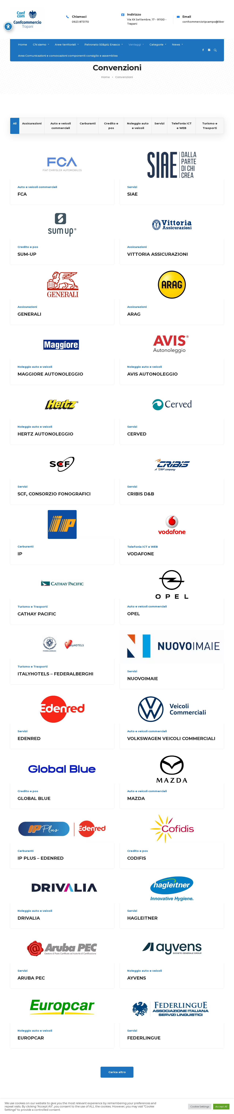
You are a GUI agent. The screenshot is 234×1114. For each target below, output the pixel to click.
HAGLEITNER (142, 918)
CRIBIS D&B (140, 494)
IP (20, 553)
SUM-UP (27, 254)
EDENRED (29, 738)
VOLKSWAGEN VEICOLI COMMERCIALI (171, 738)
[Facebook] (203, 50)
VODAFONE (140, 553)
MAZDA (136, 798)
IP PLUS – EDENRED (41, 858)
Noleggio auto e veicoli (35, 366)
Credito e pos (28, 247)
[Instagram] (209, 50)
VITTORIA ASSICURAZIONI (157, 254)
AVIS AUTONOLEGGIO (152, 374)
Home (105, 77)
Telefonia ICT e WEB (142, 546)
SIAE (132, 194)
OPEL (133, 613)
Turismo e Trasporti (33, 606)
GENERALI (29, 314)
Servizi (132, 187)
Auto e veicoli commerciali (37, 187)
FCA (22, 194)
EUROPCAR (31, 1038)
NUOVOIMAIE (142, 678)
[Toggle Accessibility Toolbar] (8, 26)
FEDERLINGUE (144, 1038)
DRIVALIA (29, 918)
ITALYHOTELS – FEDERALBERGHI (55, 673)
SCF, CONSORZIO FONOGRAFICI (54, 494)
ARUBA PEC (31, 978)
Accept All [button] (221, 1106)
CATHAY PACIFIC (37, 614)
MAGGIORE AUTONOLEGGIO (50, 374)
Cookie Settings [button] (199, 1106)
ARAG (134, 314)
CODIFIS (136, 858)
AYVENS (136, 978)
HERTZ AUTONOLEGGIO (45, 434)
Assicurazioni (137, 247)
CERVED (136, 434)
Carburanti (25, 546)
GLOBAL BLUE (34, 798)
